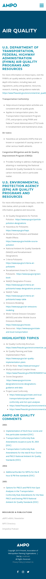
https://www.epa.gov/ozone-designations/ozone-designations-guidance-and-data (21, 384)
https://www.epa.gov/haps (17, 230)
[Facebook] (17, 571)
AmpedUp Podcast (10, 529)
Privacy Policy (18, 562)
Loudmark (26, 556)
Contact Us (29, 562)
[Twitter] (28, 571)
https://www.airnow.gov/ (28, 365)
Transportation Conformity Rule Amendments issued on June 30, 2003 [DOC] (22, 442)
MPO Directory (8, 523)
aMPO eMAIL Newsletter (13, 518)
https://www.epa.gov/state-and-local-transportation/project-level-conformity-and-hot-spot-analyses (25, 398)
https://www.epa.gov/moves (18, 324)
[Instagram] (23, 571)
